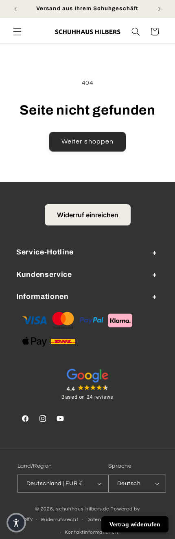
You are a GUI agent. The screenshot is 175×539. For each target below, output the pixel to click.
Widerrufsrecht (59, 519)
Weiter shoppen (87, 141)
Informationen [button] (42, 296)
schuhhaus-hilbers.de (82, 509)
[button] (17, 31)
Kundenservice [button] (44, 274)
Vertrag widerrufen (134, 524)
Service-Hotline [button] (45, 252)
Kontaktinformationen (91, 532)
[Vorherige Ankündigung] (15, 9)
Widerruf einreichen (87, 215)
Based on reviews (87, 397)
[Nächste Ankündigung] (159, 9)
